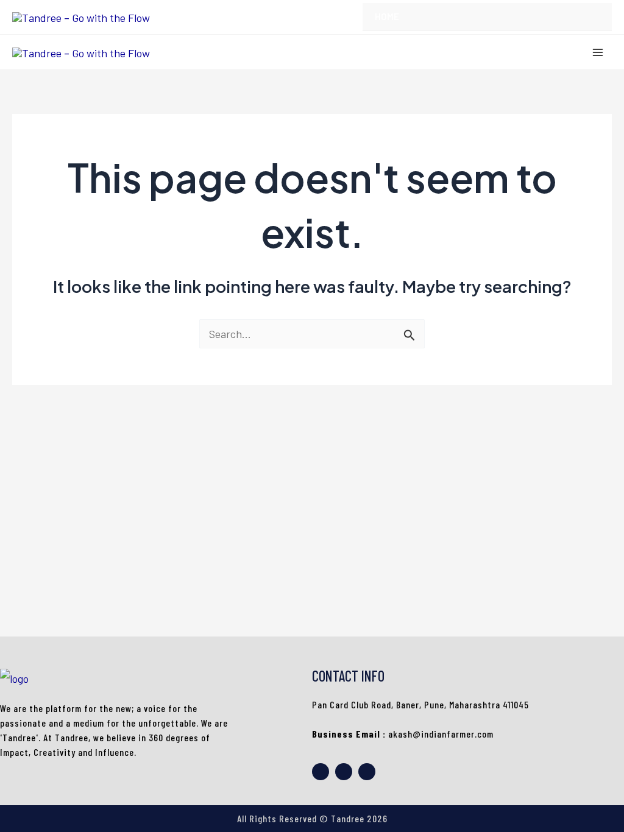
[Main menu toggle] (597, 52)
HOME (387, 16)
